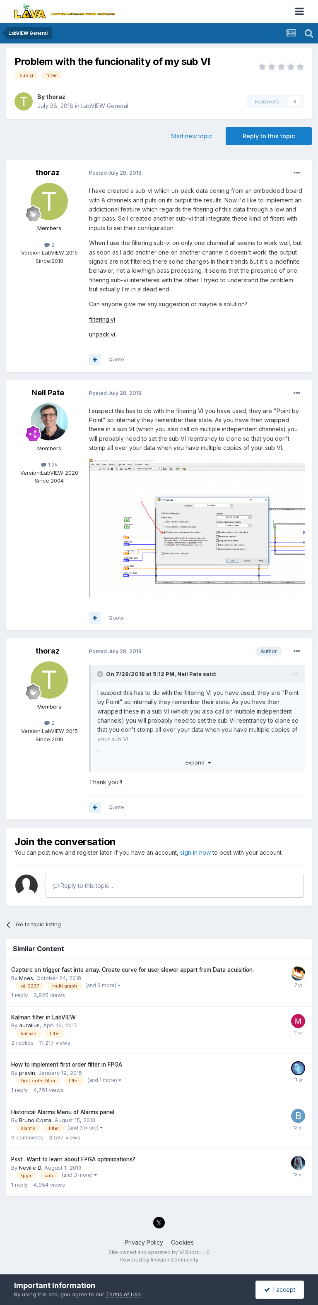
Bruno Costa (35, 1120)
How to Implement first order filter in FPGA (66, 1064)
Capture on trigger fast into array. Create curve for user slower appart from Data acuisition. (132, 969)
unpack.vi (102, 334)
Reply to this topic (269, 135)
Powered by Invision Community (159, 1260)
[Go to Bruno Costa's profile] (298, 1116)
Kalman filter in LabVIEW (43, 1017)
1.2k (52, 464)
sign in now (195, 852)
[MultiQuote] (95, 359)
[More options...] (297, 173)
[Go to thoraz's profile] (23, 101)
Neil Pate (47, 392)
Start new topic (191, 135)
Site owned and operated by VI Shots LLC (159, 1252)
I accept (282, 1289)
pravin (27, 1072)
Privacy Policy (144, 1242)
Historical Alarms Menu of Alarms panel (62, 1112)
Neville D (30, 1167)
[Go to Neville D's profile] (298, 1163)
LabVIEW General (104, 105)
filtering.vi (102, 319)
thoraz (55, 96)
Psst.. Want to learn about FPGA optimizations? (73, 1159)
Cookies (182, 1242)
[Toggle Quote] (101, 674)
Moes (26, 978)
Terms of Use (123, 1294)
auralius (29, 1025)
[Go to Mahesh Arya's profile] (298, 1021)
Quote (116, 359)
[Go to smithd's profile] (298, 973)
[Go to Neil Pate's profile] (49, 421)
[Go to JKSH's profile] (298, 1068)
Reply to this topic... (86, 885)
